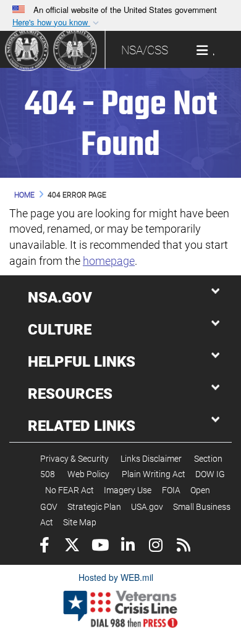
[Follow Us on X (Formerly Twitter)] (72, 546)
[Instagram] (155, 546)
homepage (109, 260)
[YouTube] (100, 546)
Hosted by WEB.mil (115, 577)
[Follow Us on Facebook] (44, 546)
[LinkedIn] (127, 546)
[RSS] (183, 546)
